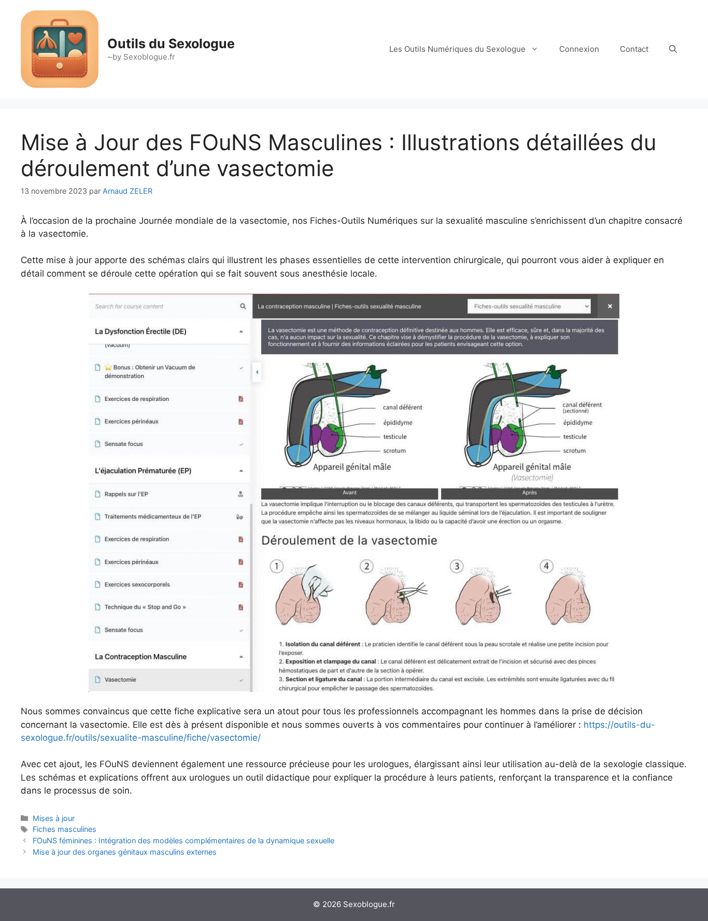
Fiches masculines (64, 829)
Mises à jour (54, 818)
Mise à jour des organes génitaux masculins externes (125, 851)
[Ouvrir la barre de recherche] (673, 49)
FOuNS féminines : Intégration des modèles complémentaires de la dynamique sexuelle (183, 840)
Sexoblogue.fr (369, 904)
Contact (634, 49)
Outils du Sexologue (171, 43)
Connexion (579, 49)
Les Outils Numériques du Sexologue (457, 49)
